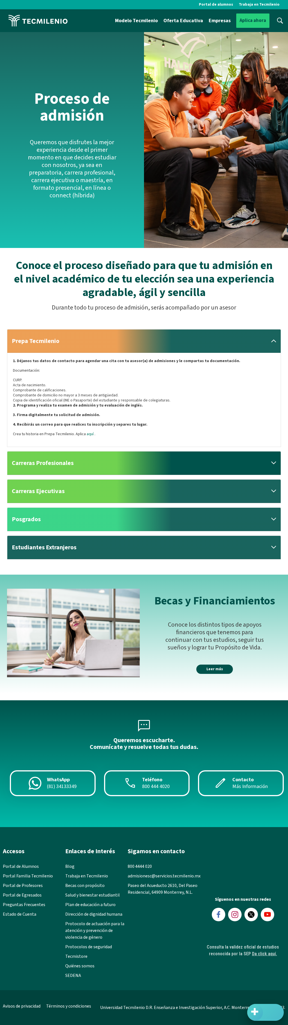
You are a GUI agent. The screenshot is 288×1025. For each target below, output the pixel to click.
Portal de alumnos (216, 4)
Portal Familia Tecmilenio (28, 876)
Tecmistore (76, 956)
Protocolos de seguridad (88, 947)
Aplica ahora (253, 20)
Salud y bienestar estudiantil (92, 895)
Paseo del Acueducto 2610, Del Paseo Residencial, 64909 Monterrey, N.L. (162, 888)
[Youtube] (267, 914)
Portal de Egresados (22, 895)
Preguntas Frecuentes (24, 905)
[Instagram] (235, 914)
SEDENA (73, 975)
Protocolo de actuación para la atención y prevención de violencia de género (94, 930)
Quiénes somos (79, 966)
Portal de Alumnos (21, 866)
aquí (90, 434)
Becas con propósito (85, 885)
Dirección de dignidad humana (93, 914)
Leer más (214, 669)
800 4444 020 (140, 866)
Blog (70, 866)
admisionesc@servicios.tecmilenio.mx (164, 876)
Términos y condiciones (68, 1006)
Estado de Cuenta (19, 914)
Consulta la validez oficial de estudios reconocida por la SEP (243, 950)
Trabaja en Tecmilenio (259, 4)
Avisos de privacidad (21, 1006)
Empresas (220, 20)
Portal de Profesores (23, 885)
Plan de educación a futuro (90, 905)
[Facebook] (218, 914)
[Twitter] (251, 914)
